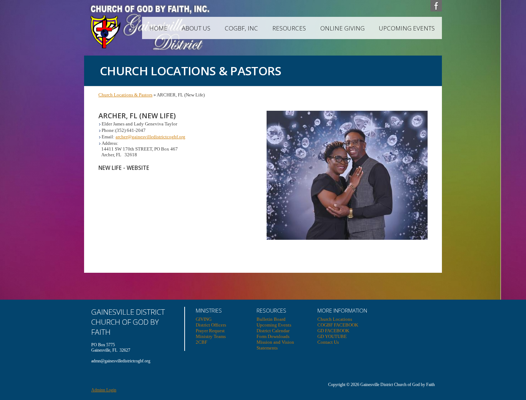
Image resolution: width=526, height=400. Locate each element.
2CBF (201, 342)
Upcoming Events (407, 28)
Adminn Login (103, 389)
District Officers (211, 325)
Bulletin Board (271, 319)
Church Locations (334, 319)
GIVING (203, 319)
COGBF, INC (241, 28)
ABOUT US (196, 28)
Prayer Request (210, 330)
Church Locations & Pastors (125, 94)
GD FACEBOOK (333, 330)
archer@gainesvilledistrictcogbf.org (150, 136)
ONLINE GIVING (342, 28)
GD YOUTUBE (332, 336)
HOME (158, 28)
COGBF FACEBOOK (337, 325)
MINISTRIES (209, 310)
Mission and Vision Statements (275, 345)
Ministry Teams (211, 336)
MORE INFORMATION (342, 310)
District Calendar (273, 330)
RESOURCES (289, 28)
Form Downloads (273, 336)
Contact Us (328, 342)
